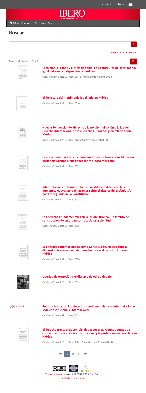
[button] (108, 4)
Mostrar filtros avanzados (123, 52)
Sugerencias (79, 378)
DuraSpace (95, 374)
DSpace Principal (21, 23)
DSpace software (53, 374)
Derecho (39, 23)
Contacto (66, 378)
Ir (134, 44)
